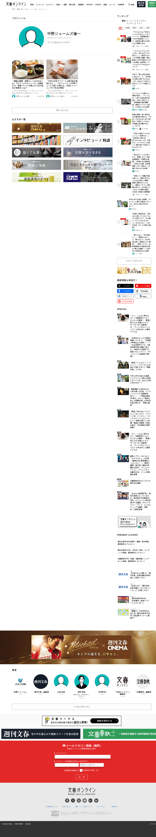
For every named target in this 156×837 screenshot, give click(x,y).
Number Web (7, 824)
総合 (124, 21)
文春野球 (121, 4)
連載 (65, 4)
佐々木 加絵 (145, 128)
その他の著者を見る (81, 707)
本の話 (28, 824)
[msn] (90, 800)
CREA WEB (19, 824)
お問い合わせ (66, 806)
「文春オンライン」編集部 (142, 46)
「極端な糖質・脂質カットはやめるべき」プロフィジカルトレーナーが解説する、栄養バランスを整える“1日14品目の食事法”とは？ (27, 84)
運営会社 (114, 806)
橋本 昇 (137, 109)
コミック (112, 4)
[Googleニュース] (85, 800)
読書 (105, 4)
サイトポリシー (102, 806)
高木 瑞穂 (144, 109)
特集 (58, 4)
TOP (13, 9)
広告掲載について (51, 806)
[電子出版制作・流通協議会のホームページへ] (55, 814)
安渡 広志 (133, 209)
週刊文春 (72, 4)
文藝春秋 (81, 4)
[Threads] (79, 800)
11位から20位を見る (134, 261)
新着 (32, 4)
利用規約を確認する (71, 770)
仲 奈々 (137, 128)
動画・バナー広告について (83, 806)
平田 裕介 (137, 88)
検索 (132, 4)
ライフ (139, 23)
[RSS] (96, 800)
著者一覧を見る (62, 110)
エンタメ (130, 23)
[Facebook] (67, 800)
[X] (73, 800)
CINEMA (98, 4)
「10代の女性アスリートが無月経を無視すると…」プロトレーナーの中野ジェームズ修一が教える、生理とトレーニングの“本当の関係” (62, 84)
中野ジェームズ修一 (23, 96)
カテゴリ (49, 4)
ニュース (132, 21)
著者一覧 (19, 9)
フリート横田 (138, 253)
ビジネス (142, 21)
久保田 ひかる (138, 230)
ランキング (40, 4)
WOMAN (89, 4)
